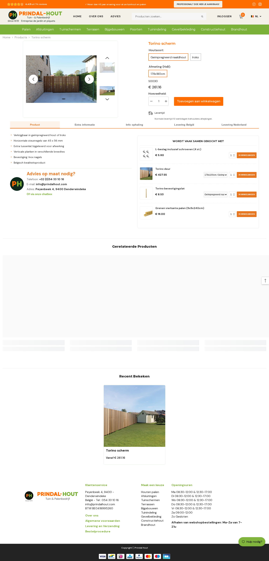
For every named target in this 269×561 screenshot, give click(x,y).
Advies (116, 16)
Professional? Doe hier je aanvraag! (198, 4)
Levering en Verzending (102, 526)
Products (21, 37)
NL (255, 16)
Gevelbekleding (151, 516)
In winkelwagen (247, 155)
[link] (34, 342)
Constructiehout (152, 520)
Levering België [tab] (184, 124)
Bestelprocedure (97, 531)
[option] (115, 4)
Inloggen (224, 16)
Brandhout (148, 525)
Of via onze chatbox (39, 194)
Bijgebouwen (149, 508)
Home (77, 16)
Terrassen (147, 504)
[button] (33, 79)
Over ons (96, 16)
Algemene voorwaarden (102, 521)
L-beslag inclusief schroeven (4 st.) (178, 149)
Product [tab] (35, 124)
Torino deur (162, 168)
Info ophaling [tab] (134, 124)
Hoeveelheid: (157, 94)
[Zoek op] (202, 16)
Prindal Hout (141, 547)
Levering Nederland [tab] (234, 124)
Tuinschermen (150, 500)
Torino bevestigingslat (170, 188)
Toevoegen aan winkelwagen (198, 101)
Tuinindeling (149, 512)
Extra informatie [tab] (85, 124)
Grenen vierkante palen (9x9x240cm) (179, 208)
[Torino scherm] (134, 416)
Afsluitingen (149, 496)
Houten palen (150, 492)
